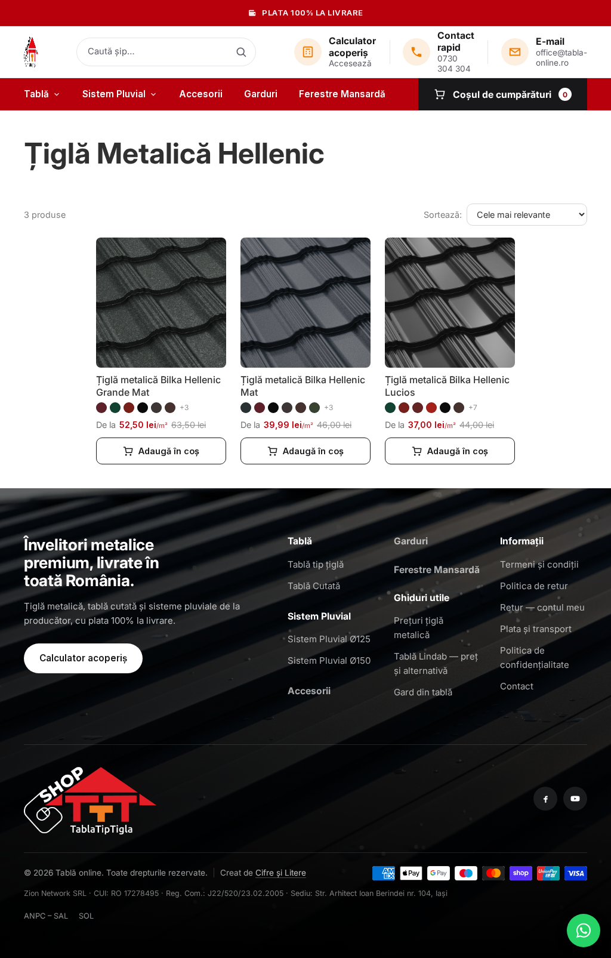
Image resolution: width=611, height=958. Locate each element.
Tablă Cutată (314, 586)
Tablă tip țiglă (316, 564)
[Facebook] (545, 799)
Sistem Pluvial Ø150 (329, 660)
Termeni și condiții (539, 564)
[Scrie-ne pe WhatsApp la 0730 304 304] (583, 930)
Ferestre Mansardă (342, 94)
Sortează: (443, 215)
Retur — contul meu (542, 607)
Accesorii (201, 94)
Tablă (36, 94)
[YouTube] (575, 799)
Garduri (260, 94)
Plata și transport (536, 628)
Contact (516, 686)
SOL (86, 915)
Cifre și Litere (280, 872)
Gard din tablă (423, 692)
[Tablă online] (90, 798)
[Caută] (241, 52)
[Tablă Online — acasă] (31, 52)
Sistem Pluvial (114, 94)
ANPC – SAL (46, 915)
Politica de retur (534, 586)
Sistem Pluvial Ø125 (329, 639)
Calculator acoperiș (83, 658)
